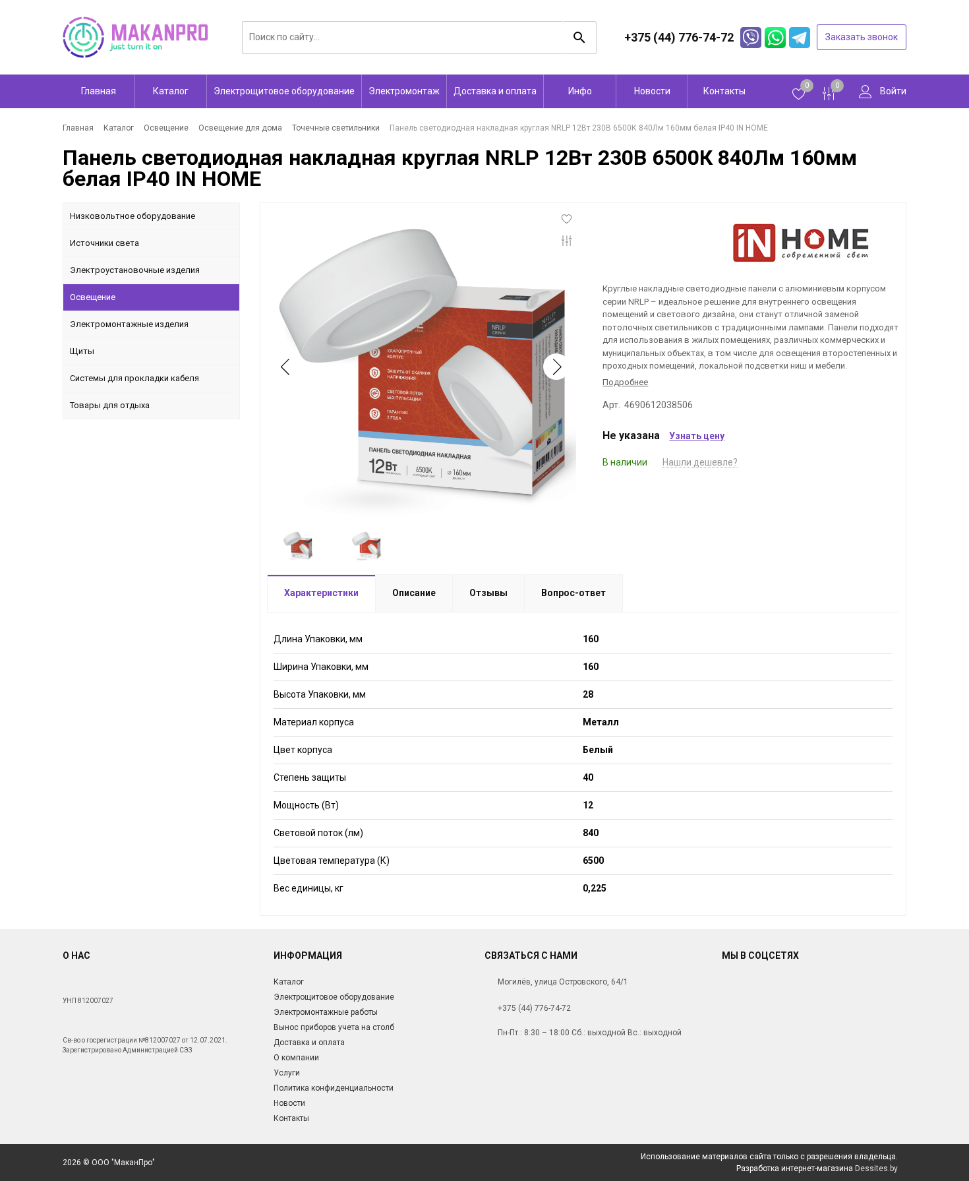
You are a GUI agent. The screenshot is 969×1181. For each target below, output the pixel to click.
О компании (296, 1057)
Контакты (724, 91)
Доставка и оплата (495, 91)
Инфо (580, 91)
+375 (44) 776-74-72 (534, 1008)
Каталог (171, 91)
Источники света (104, 243)
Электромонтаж (404, 91)
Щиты (82, 351)
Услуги (287, 1072)
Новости (652, 91)
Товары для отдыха (110, 405)
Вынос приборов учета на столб (334, 1027)
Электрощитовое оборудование (284, 91)
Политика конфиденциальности (334, 1088)
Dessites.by (876, 1168)
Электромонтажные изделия (129, 324)
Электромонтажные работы (326, 1012)
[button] (556, 366)
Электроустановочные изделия (135, 270)
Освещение (92, 297)
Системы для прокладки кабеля (134, 378)
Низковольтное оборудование (132, 216)
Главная (98, 91)
